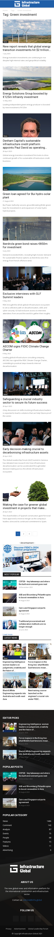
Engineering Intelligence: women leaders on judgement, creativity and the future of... (34, 727)
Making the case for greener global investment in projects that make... (25, 506)
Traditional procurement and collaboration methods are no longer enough (32, 624)
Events (6, 289)
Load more (7, 634)
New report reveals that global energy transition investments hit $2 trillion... (27, 48)
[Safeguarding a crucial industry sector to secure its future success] (27, 384)
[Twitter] (31, 918)
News (5, 42)
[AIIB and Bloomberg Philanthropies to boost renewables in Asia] (10, 598)
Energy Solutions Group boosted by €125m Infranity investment (25, 95)
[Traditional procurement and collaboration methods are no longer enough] (10, 624)
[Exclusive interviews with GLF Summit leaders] (27, 278)
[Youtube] (38, 918)
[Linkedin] (16, 918)
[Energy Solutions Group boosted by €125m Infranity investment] (27, 78)
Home (5, 10)
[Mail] (23, 918)
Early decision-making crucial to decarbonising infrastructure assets (25, 450)
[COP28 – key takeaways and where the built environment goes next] (10, 585)
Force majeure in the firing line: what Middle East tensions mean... (38, 665)
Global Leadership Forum (38, 929)
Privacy (8, 929)
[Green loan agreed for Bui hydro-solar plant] (27, 179)
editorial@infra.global (32, 900)
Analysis (32, 658)
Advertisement (19, 929)
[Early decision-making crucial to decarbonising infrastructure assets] (27, 433)
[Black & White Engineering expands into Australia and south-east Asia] (14, 680)
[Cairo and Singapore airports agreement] (10, 611)
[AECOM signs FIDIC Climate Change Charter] (27, 331)
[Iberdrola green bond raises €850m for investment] (27, 228)
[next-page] (35, 534)
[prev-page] (3, 705)
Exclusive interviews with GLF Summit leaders (22, 295)
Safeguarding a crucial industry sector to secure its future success (25, 400)
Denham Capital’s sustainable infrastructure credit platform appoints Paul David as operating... (25, 144)
